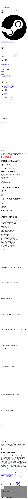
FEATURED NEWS (9, 86)
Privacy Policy (18, 472)
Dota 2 (5, 94)
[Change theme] (2, 48)
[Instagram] (2, 485)
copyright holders (12, 474)
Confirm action (9, 497)
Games (5, 7)
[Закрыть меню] (16, 54)
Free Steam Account (5, 64)
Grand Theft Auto (8, 97)
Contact (2, 475)
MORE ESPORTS (8, 87)
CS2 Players (3, 122)
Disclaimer (5, 474)
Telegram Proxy (8, 475)
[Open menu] (4, 49)
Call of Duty (6, 91)
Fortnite (5, 93)
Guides (8, 7)
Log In (12, 42)
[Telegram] (10, 485)
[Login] (2, 79)
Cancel (2, 497)
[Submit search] (16, 10)
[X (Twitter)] (18, 485)
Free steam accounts (8, 85)
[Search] (15, 56)
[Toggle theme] (2, 12)
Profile (4, 76)
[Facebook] (14, 485)
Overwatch (6, 95)
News (11, 7)
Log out (10, 76)
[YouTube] (6, 485)
